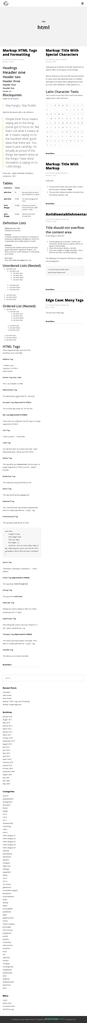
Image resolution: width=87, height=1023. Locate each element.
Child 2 (5, 832)
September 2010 (9, 741)
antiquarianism (8, 799)
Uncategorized (8, 967)
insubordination (8, 896)
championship (8, 823)
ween (5, 976)
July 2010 (6, 747)
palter (5, 915)
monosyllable (7, 909)
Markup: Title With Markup (62, 166)
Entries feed (7, 1003)
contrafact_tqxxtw (11, 59)
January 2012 (7, 732)
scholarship (7, 942)
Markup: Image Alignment (12, 704)
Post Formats (8, 930)
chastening (7, 826)
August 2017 (7, 720)
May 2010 (6, 753)
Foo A (5, 878)
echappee (6, 863)
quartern (6, 939)
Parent (5, 921)
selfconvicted (7, 945)
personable (7, 927)
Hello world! (7, 695)
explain (22, 260)
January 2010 (7, 765)
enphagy (6, 869)
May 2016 (6, 723)
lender (5, 899)
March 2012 (7, 729)
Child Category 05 (9, 848)
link (21, 384)
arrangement (7, 802)
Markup (21, 59)
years (5, 988)
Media (5, 906)
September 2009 (9, 771)
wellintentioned (8, 982)
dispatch (6, 860)
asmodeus (6, 805)
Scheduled (6, 692)
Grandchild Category (10, 890)
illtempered (7, 893)
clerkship (6, 851)
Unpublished (7, 970)
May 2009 (6, 784)
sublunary (6, 957)
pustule (5, 936)
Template (6, 964)
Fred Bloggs (7, 206)
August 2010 (7, 744)
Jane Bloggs (7, 215)
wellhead (6, 979)
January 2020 (7, 716)
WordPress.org (8, 1009)
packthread (7, 912)
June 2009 (6, 781)
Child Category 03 (9, 841)
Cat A (5, 814)
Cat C (5, 820)
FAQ (20, 353)
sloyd (5, 951)
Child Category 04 (9, 845)
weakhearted (7, 973)
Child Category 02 (9, 838)
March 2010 (7, 759)
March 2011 (7, 735)
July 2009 (6, 778)
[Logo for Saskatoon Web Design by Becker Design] (55, 1019)
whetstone (7, 985)
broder (5, 808)
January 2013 (7, 726)
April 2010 (6, 756)
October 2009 (8, 768)
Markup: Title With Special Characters (62, 52)
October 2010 (8, 738)
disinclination (7, 854)
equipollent (7, 872)
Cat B (5, 817)
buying (5, 811)
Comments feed (9, 1006)
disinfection (7, 857)
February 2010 (8, 762)
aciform (5, 796)
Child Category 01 (9, 835)
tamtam (6, 960)
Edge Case (65, 219)
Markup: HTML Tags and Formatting (20, 52)
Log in (5, 1000)
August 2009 (7, 774)
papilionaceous (8, 918)
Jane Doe (7, 199)
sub (4, 954)
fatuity (5, 875)
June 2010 (6, 750)
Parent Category (9, 924)
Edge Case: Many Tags (64, 300)
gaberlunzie (7, 887)
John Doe (7, 192)
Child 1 (5, 829)
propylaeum (7, 933)
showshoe (6, 948)
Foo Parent (7, 884)
